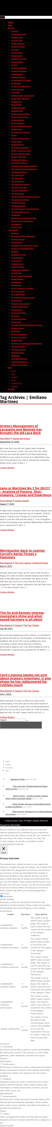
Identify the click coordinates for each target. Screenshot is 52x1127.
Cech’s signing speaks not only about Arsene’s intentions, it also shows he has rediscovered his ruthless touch (25, 680)
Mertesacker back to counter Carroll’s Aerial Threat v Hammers (22, 553)
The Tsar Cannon (23, 562)
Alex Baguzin (6, 562)
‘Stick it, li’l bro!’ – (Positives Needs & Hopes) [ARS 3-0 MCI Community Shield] (27, 797)
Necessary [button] (4, 893)
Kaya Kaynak (6, 500)
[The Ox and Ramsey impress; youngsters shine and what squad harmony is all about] (7, 607)
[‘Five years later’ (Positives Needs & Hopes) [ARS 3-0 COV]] (9, 786)
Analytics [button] (4, 1076)
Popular (8, 764)
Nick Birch (5, 438)
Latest (8, 761)
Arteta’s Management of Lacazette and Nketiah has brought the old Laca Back (21, 429)
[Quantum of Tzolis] (8, 779)
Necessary (8, 896)
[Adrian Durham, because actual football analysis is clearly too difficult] (9, 804)
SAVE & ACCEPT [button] (7, 1125)
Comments (9, 767)
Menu (2, 17)
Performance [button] (6, 1061)
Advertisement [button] (6, 1093)
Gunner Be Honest (21, 438)
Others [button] (3, 1111)
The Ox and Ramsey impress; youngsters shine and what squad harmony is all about (22, 615)
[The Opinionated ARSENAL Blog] (26, 14)
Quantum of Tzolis (18, 779)
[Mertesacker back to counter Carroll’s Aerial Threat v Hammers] (7, 544)
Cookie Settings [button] (7, 844)
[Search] (27, 720)
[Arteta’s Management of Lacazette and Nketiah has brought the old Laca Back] (7, 420)
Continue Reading (7, 467)
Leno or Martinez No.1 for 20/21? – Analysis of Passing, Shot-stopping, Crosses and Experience (25, 491)
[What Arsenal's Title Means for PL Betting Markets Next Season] (9, 811)
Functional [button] (4, 1044)
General (18, 625)
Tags (7, 770)
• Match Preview (40, 562)
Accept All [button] (18, 844)
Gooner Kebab (22, 500)
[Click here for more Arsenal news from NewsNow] (21, 725)
